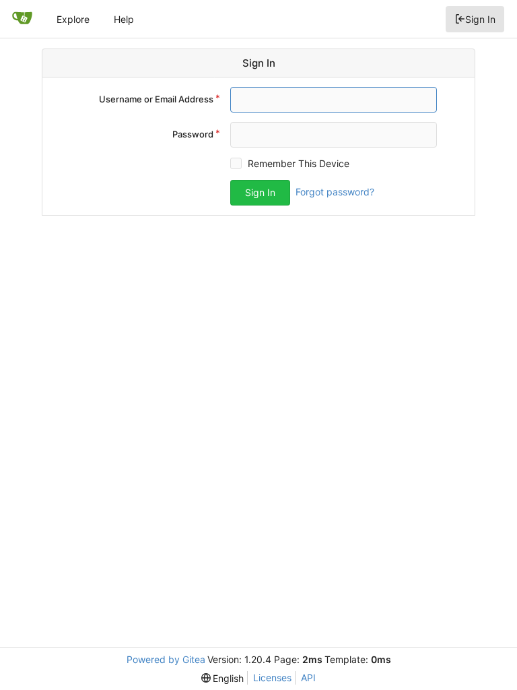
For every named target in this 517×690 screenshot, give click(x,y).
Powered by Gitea (166, 659)
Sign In (480, 19)
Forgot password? (335, 191)
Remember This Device (298, 163)
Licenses (272, 677)
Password (192, 134)
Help (124, 19)
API (308, 677)
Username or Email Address (156, 99)
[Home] (22, 18)
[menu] (222, 678)
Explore (73, 19)
